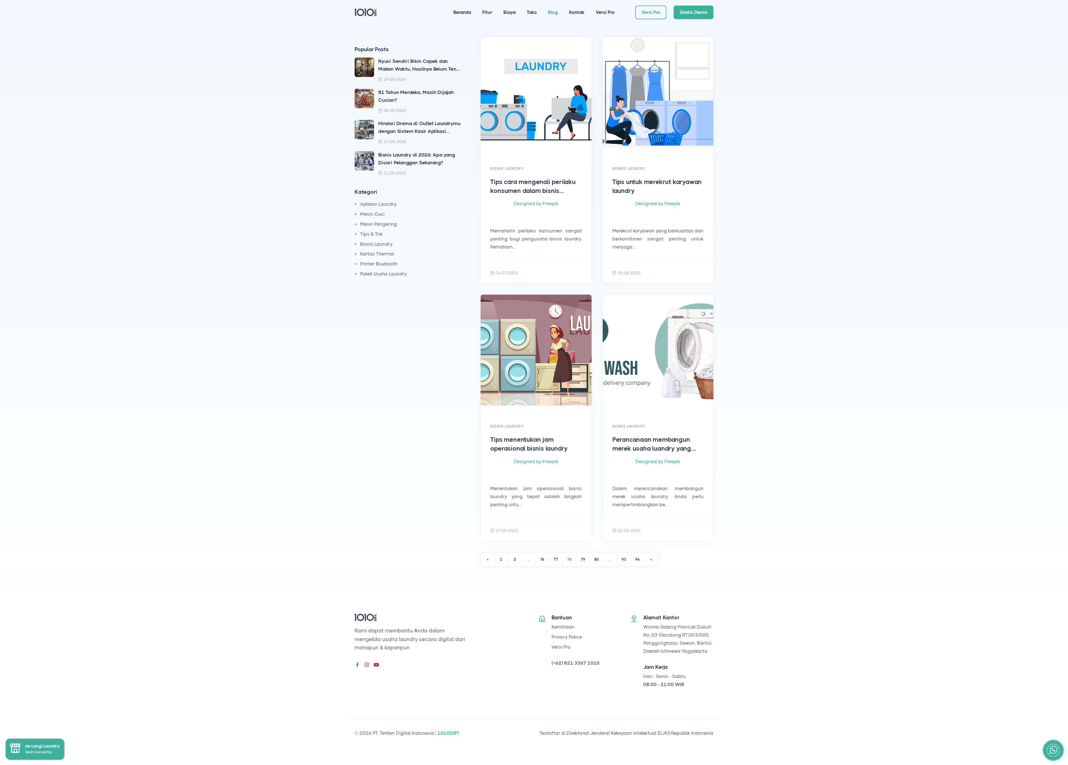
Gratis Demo (693, 12)
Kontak (577, 12)
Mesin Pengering (378, 224)
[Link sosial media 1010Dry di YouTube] (376, 665)
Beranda (462, 12)
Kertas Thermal (377, 254)
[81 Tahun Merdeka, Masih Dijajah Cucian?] (364, 98)
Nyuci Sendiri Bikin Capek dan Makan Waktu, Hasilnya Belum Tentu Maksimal (419, 65)
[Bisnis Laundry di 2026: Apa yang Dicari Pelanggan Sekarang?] (364, 160)
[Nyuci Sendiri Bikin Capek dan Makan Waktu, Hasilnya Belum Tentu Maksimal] (364, 66)
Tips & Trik (371, 234)
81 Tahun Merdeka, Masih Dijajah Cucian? (416, 96)
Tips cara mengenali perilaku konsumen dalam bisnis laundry (532, 186)
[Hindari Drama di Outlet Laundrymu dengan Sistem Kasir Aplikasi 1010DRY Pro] (364, 129)
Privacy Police (567, 637)
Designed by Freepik (536, 203)
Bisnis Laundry (376, 244)
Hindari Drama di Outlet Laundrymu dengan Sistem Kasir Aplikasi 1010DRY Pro (419, 128)
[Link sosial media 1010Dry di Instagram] (367, 665)
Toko (532, 12)
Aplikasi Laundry (378, 204)
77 (555, 559)
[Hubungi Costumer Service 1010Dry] (1053, 750)
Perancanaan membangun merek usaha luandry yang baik (651, 444)
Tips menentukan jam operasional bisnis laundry (529, 444)
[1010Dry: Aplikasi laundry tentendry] (366, 12)
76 (542, 559)
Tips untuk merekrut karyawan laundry (657, 186)
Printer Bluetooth (378, 264)
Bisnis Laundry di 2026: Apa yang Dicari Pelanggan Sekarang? (416, 158)
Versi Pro (605, 12)
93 (624, 559)
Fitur (487, 12)
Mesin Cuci (372, 214)
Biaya (509, 12)
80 (596, 559)
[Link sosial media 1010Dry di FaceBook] (357, 665)
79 (583, 559)
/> (536, 151)
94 (637, 559)
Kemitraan (563, 627)
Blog (553, 12)
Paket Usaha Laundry (383, 274)
